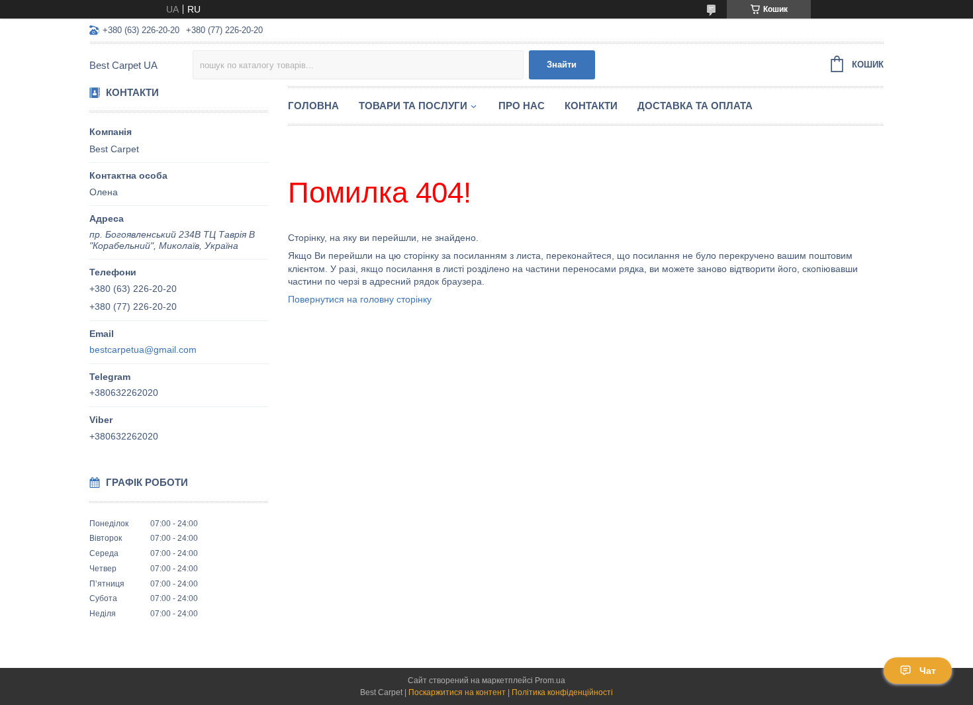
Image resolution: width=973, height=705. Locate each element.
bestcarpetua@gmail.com (143, 349)
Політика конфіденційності (562, 692)
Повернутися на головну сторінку (360, 299)
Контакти (591, 106)
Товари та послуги (413, 106)
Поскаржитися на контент (457, 692)
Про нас (521, 106)
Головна (313, 106)
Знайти (562, 65)
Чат (927, 670)
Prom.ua (550, 680)
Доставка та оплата (695, 106)
